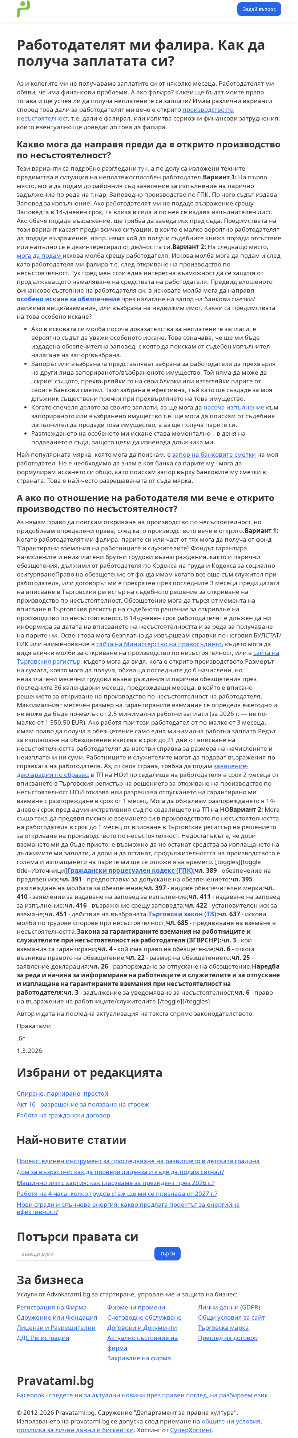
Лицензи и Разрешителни (56, 1327)
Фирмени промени (136, 1307)
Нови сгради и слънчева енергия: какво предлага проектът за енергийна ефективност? (128, 1208)
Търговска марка (223, 1327)
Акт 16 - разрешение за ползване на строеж (83, 1104)
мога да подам (40, 255)
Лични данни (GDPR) (229, 1307)
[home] (24, 9)
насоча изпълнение (234, 407)
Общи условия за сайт (231, 1317)
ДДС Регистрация (43, 1337)
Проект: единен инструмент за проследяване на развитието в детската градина (138, 1161)
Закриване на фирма (139, 1358)
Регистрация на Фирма (52, 1307)
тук (143, 168)
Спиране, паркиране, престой (62, 1093)
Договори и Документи (142, 1327)
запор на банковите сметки (214, 454)
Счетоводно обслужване (144, 1317)
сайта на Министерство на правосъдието (159, 644)
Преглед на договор (228, 1337)
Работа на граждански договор (63, 1115)
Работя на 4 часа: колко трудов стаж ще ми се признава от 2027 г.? (117, 1193)
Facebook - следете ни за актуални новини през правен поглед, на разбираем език (142, 1395)
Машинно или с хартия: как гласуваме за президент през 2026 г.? (115, 1182)
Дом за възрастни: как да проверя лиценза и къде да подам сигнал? (120, 1172)
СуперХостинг (191, 1430)
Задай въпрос (259, 9)
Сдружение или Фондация (57, 1317)
